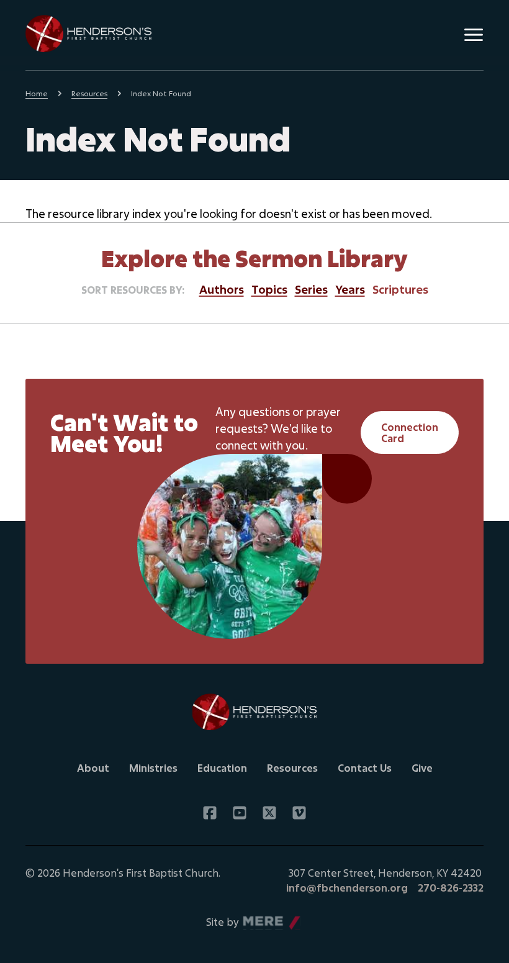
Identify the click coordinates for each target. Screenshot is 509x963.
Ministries (153, 767)
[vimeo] (299, 812)
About (93, 767)
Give (422, 767)
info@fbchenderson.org (347, 887)
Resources (89, 93)
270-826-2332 (451, 887)
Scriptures (400, 289)
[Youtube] (239, 812)
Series (311, 289)
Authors (221, 289)
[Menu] (474, 35)
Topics (269, 289)
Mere (256, 918)
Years (350, 289)
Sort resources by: (132, 289)
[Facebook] (209, 812)
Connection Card (409, 432)
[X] (269, 812)
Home (36, 93)
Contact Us (365, 767)
